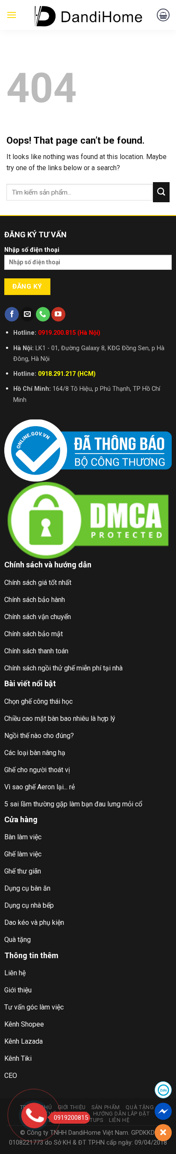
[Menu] (11, 14)
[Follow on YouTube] (58, 314)
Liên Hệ (119, 1120)
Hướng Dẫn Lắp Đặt (121, 1114)
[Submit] (161, 192)
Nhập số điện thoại (31, 250)
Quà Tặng (140, 1107)
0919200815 (71, 1118)
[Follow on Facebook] (12, 314)
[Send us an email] (28, 314)
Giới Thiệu (72, 1107)
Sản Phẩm (105, 1107)
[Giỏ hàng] (163, 15)
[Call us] (43, 314)
